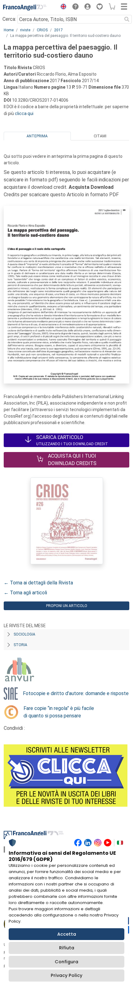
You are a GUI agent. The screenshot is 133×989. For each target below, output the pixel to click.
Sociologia (24, 634)
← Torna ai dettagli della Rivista (38, 583)
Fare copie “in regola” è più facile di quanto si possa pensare (59, 712)
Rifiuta (66, 948)
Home (9, 30)
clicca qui (24, 113)
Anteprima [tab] (37, 136)
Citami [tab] (100, 136)
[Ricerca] (127, 19)
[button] (61, 7)
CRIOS (42, 30)
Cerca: (9, 19)
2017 (58, 30)
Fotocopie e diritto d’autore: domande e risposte (76, 693)
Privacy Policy (66, 975)
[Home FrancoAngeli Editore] (24, 7)
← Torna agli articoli (25, 593)
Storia (20, 645)
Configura (66, 962)
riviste (25, 30)
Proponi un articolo (66, 606)
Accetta (66, 934)
